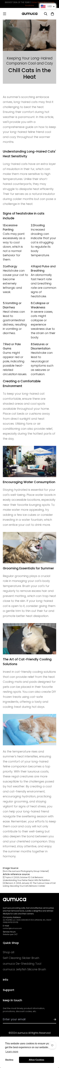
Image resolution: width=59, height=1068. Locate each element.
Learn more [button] (12, 1051)
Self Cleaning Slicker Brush (21, 958)
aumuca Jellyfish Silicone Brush (24, 969)
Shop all (8, 952)
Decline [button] (9, 1059)
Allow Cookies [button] (36, 1059)
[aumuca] (29, 14)
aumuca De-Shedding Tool (22, 964)
